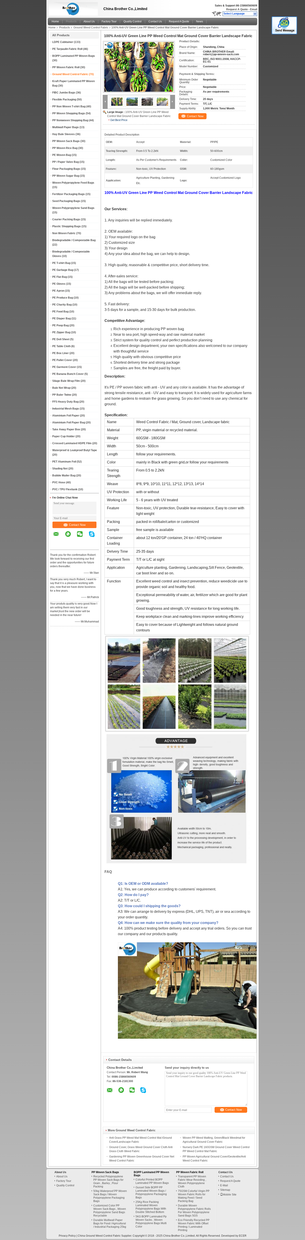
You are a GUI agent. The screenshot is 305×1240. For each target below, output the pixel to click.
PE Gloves (58, 283)
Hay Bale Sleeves (63, 134)
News (199, 21)
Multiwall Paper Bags (65, 127)
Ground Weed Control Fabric (90, 27)
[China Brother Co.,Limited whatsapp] (70, 537)
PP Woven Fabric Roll (65, 67)
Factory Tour (109, 21)
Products (71, 21)
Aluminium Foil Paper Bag (68, 422)
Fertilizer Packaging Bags (68, 194)
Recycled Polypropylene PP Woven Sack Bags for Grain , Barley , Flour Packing (108, 1181)
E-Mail (224, 1185)
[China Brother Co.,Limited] (255, 14)
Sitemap (225, 1189)
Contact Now (77, 525)
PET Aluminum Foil (64, 461)
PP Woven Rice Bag (64, 148)
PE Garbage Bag (62, 270)
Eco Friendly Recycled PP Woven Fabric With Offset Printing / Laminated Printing (193, 1225)
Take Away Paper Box (66, 429)
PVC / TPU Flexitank (64, 489)
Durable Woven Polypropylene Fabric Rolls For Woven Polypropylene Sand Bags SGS (194, 1210)
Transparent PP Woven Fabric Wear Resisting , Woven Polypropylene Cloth (192, 1181)
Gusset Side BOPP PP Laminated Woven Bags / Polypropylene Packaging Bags (151, 1192)
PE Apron (58, 290)
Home (55, 21)
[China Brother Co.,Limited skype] (94, 537)
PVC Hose (58, 482)
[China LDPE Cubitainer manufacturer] (72, 8)
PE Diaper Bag (61, 318)
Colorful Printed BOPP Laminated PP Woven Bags (152, 1181)
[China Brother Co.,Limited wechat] (82, 537)
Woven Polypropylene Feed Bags (73, 182)
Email (253, 9)
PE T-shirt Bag (61, 263)
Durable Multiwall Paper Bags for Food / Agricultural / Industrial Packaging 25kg (109, 1223)
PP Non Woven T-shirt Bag (69, 106)
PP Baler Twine (61, 394)
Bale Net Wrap (61, 387)
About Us (89, 21)
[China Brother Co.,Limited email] (59, 537)
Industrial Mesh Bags (65, 408)
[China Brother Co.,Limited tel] (56, 546)
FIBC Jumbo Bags (63, 92)
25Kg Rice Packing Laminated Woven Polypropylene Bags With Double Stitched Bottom (151, 1207)
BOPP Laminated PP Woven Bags (73, 55)
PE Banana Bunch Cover (68, 374)
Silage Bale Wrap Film (66, 380)
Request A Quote (237, 9)
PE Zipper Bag (61, 332)
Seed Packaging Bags (66, 201)
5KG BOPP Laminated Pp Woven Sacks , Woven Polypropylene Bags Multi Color (151, 1221)
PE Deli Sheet (60, 339)
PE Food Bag (60, 311)
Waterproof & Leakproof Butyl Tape (74, 450)
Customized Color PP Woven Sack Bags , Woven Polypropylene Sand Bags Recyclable (109, 1210)
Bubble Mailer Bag (63, 475)
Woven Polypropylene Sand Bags (73, 208)
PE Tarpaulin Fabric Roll (67, 49)
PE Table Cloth (61, 346)
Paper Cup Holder (63, 436)
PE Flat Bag (59, 276)
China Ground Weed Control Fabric (99, 1235)
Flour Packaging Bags (66, 168)
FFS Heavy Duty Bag (65, 401)
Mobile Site (229, 1194)
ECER (243, 1235)
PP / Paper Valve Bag (65, 161)
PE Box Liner (60, 353)
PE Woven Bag (61, 155)
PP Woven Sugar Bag (65, 175)
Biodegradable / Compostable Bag (74, 240)
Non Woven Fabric (63, 233)
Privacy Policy (67, 1235)
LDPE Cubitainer (62, 42)
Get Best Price (118, 120)
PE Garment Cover (64, 367)
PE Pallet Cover (62, 360)
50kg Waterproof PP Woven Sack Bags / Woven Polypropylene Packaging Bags (110, 1196)
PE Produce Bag (62, 297)
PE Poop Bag (60, 325)
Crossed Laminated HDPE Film (72, 443)
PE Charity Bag (62, 304)
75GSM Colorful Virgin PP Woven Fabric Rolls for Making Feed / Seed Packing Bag (193, 1196)
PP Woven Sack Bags (66, 141)
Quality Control (132, 21)
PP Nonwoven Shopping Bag (70, 120)
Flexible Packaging (64, 99)
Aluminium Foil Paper (65, 415)
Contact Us (155, 21)
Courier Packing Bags (66, 219)
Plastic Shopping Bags (66, 226)
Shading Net (60, 468)
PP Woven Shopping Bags (68, 113)
